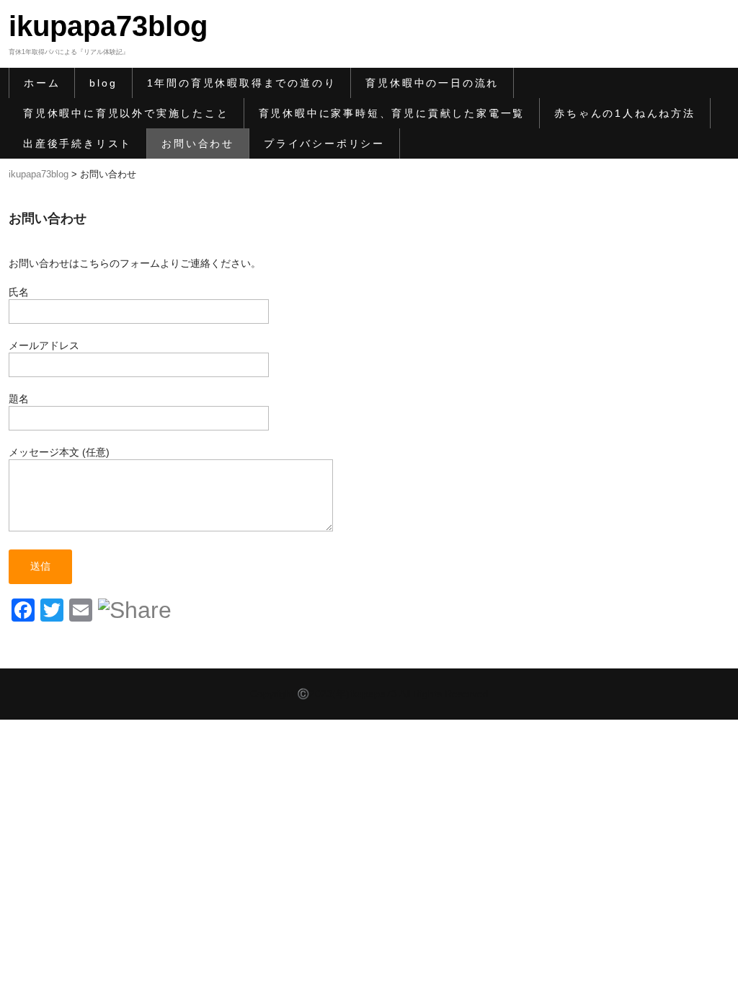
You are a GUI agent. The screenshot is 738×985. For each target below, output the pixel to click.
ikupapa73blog (108, 26)
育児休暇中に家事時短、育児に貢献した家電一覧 (392, 113)
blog (103, 83)
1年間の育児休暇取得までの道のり (242, 83)
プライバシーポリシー (324, 143)
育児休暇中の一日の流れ (432, 83)
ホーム (42, 83)
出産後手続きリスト (77, 143)
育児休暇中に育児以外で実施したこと (126, 113)
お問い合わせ (197, 143)
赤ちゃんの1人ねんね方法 (624, 113)
